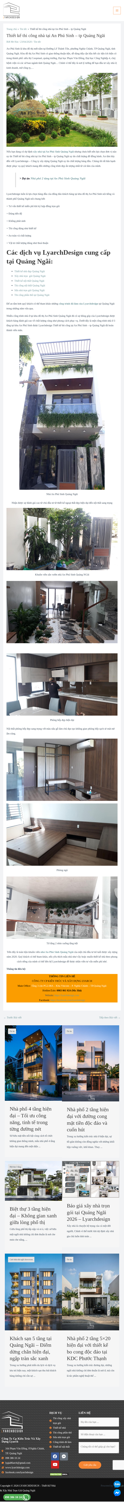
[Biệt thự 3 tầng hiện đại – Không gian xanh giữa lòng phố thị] (33, 1180)
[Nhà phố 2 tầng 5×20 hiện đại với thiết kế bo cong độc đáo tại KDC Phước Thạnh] (90, 1291)
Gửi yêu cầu (90, 1464)
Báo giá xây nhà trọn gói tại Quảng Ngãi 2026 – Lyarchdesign (88, 1212)
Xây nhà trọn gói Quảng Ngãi (30, 276)
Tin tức (37, 41)
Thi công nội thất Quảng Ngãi (29, 285)
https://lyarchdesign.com (66, 995)
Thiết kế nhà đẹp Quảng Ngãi (29, 271)
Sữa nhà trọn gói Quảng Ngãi (29, 290)
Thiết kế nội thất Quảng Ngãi (29, 280)
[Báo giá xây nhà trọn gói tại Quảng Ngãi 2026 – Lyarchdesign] (90, 1179)
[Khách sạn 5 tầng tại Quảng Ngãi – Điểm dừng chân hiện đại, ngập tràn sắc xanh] (33, 1291)
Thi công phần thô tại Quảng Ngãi (31, 295)
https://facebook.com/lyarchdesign (67, 1000)
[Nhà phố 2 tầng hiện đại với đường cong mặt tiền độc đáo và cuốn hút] (90, 1063)
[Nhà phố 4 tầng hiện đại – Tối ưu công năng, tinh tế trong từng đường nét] (33, 1062)
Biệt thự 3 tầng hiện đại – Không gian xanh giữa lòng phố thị (33, 1215)
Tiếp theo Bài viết (109, 1017)
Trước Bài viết (12, 1017)
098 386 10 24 (14, 1497)
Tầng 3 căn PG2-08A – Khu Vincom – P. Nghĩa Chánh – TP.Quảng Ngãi (68, 985)
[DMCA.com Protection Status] (59, 1474)
